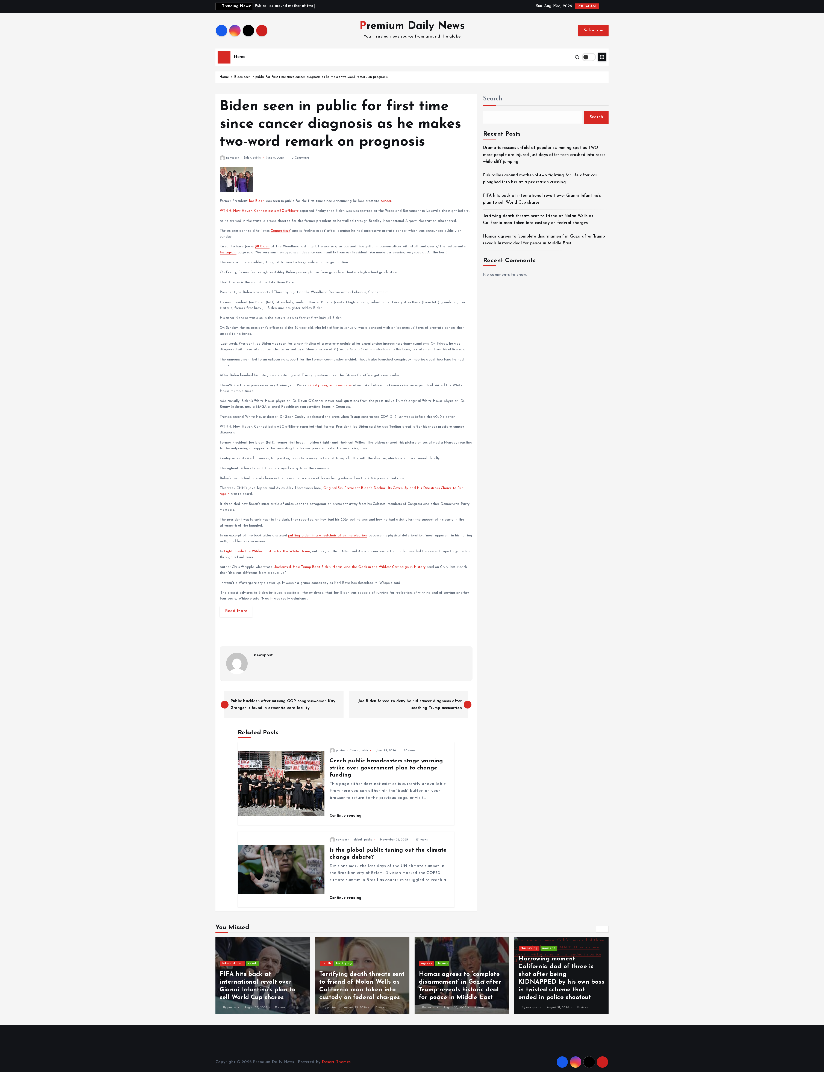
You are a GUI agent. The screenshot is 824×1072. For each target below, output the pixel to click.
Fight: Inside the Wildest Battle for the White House (267, 551)
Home (239, 57)
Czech (354, 750)
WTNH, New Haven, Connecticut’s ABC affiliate (259, 211)
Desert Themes (336, 1062)
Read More (236, 611)
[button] (599, 929)
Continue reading (346, 816)
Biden (247, 157)
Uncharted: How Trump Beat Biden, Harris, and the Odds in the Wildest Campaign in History (350, 567)
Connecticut (280, 231)
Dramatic (528, 948)
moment (449, 948)
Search (492, 99)
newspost (232, 157)
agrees (327, 963)
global (357, 839)
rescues (546, 948)
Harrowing (429, 948)
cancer (385, 201)
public (257, 157)
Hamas (342, 963)
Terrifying (244, 963)
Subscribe (593, 30)
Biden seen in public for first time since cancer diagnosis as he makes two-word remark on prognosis (311, 77)
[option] (262, 975)
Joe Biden (257, 201)
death (227, 963)
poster (340, 750)
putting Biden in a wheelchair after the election (327, 535)
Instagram (228, 252)
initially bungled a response (329, 385)
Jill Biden (262, 246)
